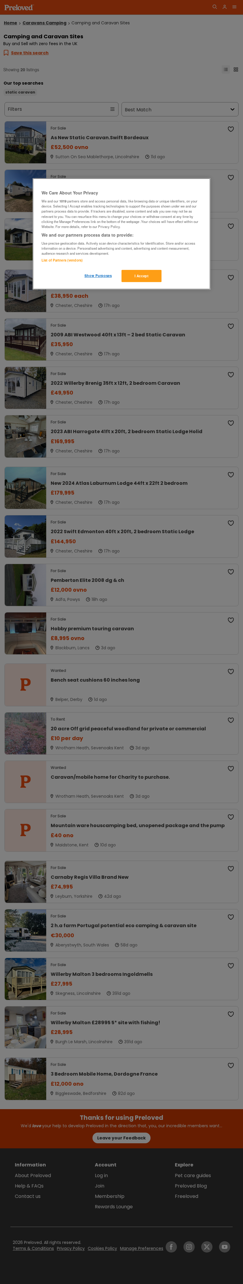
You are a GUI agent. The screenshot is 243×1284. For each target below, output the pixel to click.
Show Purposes (98, 275)
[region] (121, 234)
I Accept (142, 275)
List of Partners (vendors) (62, 260)
